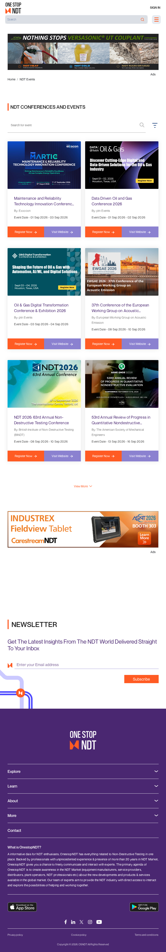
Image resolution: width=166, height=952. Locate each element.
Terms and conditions (146, 934)
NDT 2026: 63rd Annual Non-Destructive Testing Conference (41, 420)
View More (81, 486)
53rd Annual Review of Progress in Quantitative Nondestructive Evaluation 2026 (121, 420)
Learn (12, 786)
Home (11, 79)
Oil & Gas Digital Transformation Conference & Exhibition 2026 (41, 308)
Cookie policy (78, 934)
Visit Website (60, 232)
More (12, 815)
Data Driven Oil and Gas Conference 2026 (112, 201)
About (13, 801)
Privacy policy (15, 934)
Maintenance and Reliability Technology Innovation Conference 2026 (44, 201)
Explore (14, 771)
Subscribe (141, 679)
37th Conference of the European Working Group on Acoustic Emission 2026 (120, 308)
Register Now (23, 232)
